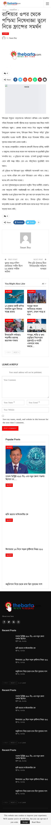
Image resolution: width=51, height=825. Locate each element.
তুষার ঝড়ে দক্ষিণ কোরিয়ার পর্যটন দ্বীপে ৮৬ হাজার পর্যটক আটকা (14, 267)
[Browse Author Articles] (25, 237)
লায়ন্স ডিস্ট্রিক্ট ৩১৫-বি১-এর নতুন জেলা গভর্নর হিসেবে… (30, 637)
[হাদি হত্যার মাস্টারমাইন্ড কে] (25, 497)
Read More (36, 822)
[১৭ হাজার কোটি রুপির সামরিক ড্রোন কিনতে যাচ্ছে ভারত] (14, 296)
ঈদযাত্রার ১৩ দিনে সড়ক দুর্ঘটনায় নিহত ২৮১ (32, 659)
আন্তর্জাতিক (5, 33)
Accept (25, 822)
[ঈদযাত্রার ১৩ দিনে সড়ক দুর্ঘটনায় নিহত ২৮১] (25, 533)
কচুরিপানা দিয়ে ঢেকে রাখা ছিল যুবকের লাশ (31, 671)
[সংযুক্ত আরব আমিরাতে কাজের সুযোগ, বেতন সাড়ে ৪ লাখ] (36, 296)
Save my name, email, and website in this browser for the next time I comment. (25, 421)
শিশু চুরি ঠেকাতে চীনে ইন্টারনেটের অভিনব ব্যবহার (37, 266)
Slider (8, 292)
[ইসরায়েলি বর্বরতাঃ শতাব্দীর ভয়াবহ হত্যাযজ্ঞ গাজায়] (14, 325)
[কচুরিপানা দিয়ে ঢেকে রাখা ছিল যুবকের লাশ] (25, 567)
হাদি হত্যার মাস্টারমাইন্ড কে (25, 648)
